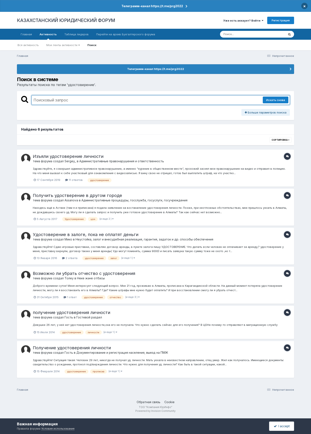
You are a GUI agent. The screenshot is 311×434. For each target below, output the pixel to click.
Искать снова (275, 100)
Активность (48, 34)
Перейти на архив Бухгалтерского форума (125, 34)
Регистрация (281, 20)
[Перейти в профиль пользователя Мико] (25, 236)
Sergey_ (70, 161)
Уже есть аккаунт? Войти (242, 20)
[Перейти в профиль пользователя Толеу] (25, 275)
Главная (26, 34)
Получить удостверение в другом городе (77, 195)
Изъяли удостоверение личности (68, 156)
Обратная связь (148, 402)
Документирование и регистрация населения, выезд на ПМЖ (122, 352)
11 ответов (75, 180)
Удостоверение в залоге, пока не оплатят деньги (85, 234)
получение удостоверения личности (71, 312)
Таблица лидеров (76, 34)
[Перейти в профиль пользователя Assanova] (25, 197)
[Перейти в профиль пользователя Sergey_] (25, 158)
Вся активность (28, 45)
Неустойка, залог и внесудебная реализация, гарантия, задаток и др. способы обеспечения (144, 239)
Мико (68, 239)
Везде (275, 34)
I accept (283, 426)
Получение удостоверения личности (72, 347)
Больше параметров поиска (266, 112)
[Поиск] (289, 34)
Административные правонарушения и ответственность (121, 161)
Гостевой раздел (89, 317)
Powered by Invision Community (155, 410)
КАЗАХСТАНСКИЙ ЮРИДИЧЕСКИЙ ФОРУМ (66, 20)
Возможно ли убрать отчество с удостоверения (84, 273)
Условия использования (57, 428)
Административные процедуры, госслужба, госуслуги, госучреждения (134, 200)
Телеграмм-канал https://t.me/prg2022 (152, 6)
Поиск (91, 45)
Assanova (71, 200)
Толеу (69, 278)
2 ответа (71, 258)
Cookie (169, 402)
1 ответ (71, 297)
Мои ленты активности (62, 45)
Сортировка (280, 140)
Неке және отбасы (91, 278)
